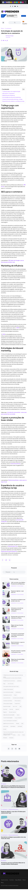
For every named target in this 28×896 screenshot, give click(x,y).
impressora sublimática (7, 700)
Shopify (17, 723)
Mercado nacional (12, 712)
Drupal (15, 695)
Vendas (14, 734)
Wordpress (11, 737)
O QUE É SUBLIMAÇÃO (7, 717)
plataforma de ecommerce (8, 723)
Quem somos (4, 880)
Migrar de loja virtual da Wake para (17, 625)
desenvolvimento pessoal (8, 692)
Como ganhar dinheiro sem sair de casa (10, 686)
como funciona (10, 683)
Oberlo (18, 715)
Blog (2, 882)
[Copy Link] (7, 40)
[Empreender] (10, 11)
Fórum (24, 880)
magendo (17, 709)
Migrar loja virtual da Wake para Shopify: (17, 660)
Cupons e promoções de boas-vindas (12, 99)
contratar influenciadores (8, 689)
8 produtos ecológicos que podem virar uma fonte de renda (13, 837)
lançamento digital (6, 706)
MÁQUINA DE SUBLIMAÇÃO (8, 715)
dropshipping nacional (7, 695)
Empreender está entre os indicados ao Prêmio (18, 617)
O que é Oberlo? (18, 717)
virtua (19, 734)
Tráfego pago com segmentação (11, 91)
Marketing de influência (8, 95)
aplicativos (19, 680)
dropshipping (18, 692)
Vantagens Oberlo (6, 734)
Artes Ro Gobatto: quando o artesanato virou (18, 651)
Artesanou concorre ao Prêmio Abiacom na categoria (17, 609)
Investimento (17, 703)
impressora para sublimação (18, 697)
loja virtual (5, 709)
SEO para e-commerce (8, 93)
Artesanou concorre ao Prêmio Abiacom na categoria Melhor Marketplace (13, 863)
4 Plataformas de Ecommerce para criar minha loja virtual (13, 675)
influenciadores (17, 700)
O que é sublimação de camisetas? (10, 720)
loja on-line (15, 706)
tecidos (4, 729)
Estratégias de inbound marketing (11, 97)
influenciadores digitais (7, 703)
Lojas (20, 706)
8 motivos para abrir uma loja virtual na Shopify (12, 678)
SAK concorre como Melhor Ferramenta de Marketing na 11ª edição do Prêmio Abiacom (13, 786)
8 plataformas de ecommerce (9, 680)
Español (24, 23)
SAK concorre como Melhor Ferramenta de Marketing (18, 583)
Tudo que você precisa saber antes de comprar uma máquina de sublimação (13, 732)
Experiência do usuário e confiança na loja (13, 101)
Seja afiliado (18, 880)
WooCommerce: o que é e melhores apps (17, 642)
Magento (5, 712)
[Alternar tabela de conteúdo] (22, 89)
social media (5, 726)
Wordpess (5, 737)
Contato (11, 880)
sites (22, 723)
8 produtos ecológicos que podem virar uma (18, 600)
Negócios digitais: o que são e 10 (17, 591)
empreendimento (6, 697)
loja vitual (11, 709)
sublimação (20, 726)
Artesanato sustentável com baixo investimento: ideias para (17, 635)
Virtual (23, 734)
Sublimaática (12, 726)
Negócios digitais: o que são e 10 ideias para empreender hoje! (13, 812)
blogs (4, 683)
